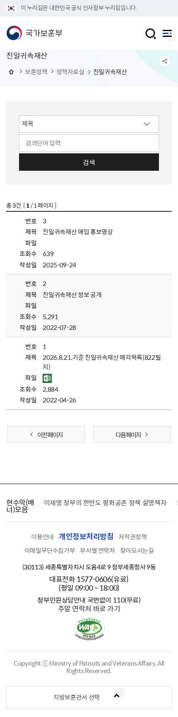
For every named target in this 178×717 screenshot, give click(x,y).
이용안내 (42, 536)
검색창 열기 (150, 33)
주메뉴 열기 (167, 35)
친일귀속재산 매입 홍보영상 (78, 231)
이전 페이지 (50, 434)
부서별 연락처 (97, 550)
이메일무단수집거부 (49, 550)
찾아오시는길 (137, 550)
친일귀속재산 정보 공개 (72, 294)
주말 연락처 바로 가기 (89, 608)
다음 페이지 (128, 434)
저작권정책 (132, 536)
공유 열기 (165, 61)
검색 (89, 162)
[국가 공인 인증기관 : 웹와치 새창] (89, 638)
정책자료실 (70, 71)
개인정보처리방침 (86, 536)
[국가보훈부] (34, 33)
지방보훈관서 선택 (76, 697)
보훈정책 (36, 71)
